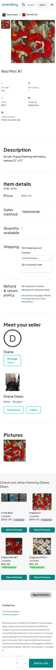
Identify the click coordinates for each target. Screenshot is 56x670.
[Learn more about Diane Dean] (13, 382)
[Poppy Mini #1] (14, 559)
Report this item (41, 594)
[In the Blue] (14, 513)
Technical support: (11, 613)
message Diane (29, 298)
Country (26, 252)
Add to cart (41, 663)
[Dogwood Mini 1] (42, 559)
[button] (27, 4)
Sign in (42, 4)
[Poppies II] (42, 513)
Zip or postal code (32, 264)
